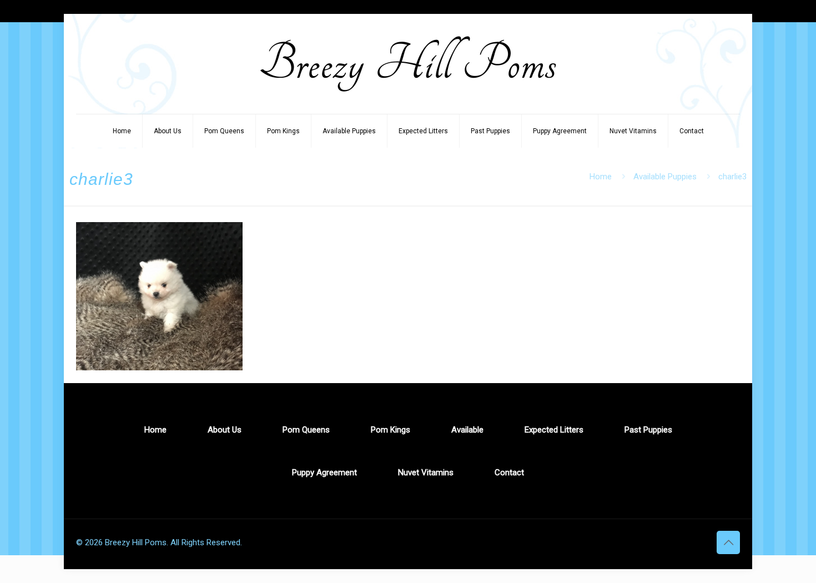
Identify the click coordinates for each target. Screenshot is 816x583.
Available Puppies (665, 177)
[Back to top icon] (728, 542)
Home (601, 177)
